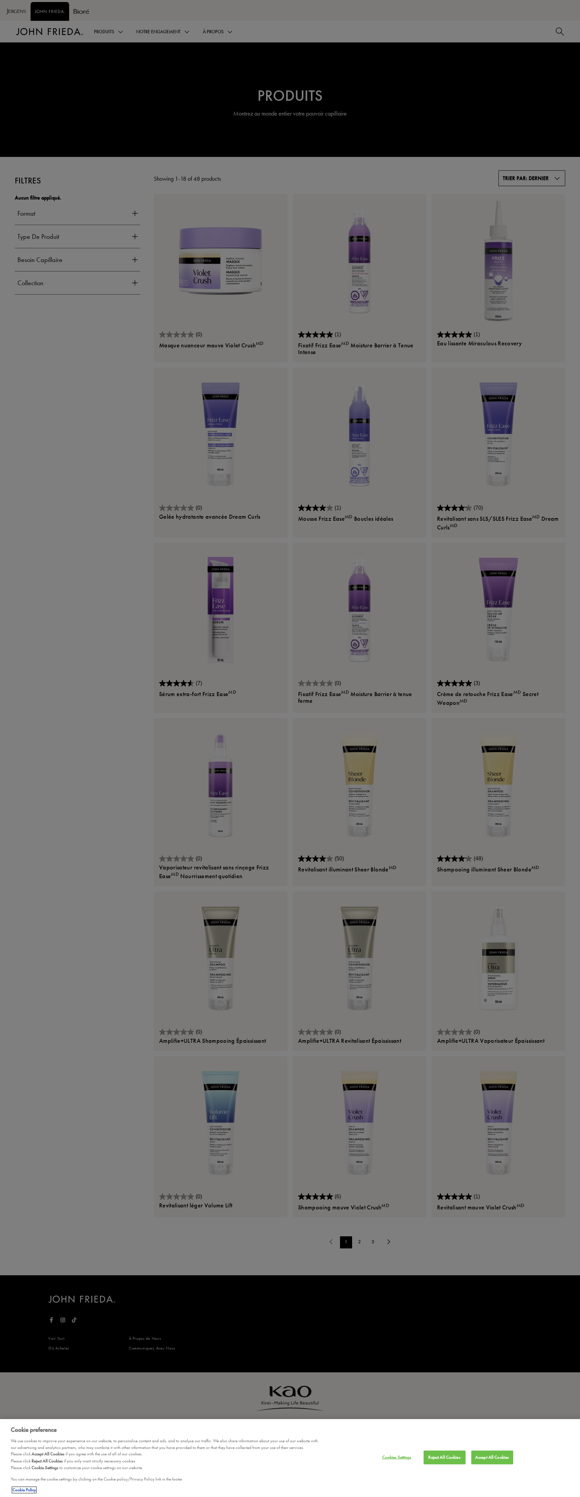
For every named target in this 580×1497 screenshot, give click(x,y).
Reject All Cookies (444, 1457)
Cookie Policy (24, 1490)
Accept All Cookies (492, 1457)
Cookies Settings (397, 1457)
